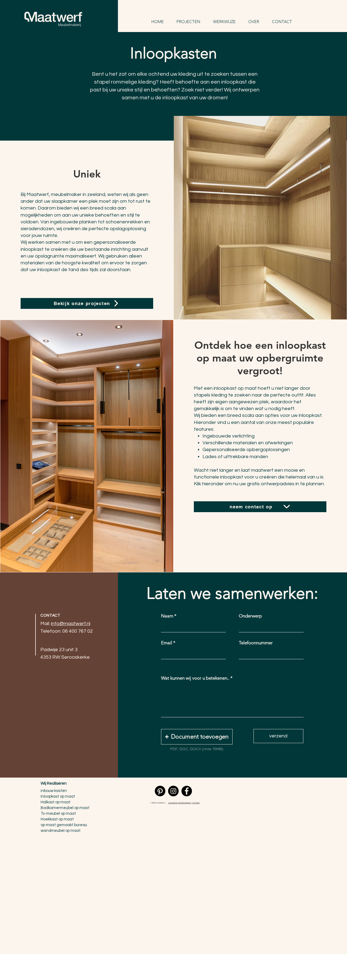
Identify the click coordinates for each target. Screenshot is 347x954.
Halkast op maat (55, 802)
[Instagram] (173, 791)
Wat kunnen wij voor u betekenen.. (195, 678)
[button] (197, 736)
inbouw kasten (54, 791)
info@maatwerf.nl (70, 623)
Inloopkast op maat (58, 796)
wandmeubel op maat (61, 831)
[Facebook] (186, 791)
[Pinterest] (160, 791)
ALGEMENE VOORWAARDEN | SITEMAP (184, 803)
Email (166, 643)
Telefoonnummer (256, 643)
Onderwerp (250, 616)
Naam (167, 616)
